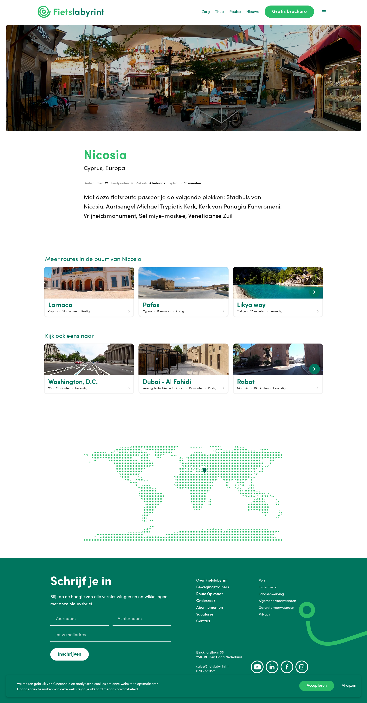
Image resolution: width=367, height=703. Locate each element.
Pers (262, 580)
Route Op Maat (209, 593)
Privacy (264, 614)
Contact (203, 620)
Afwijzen (349, 685)
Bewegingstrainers (212, 587)
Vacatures (204, 614)
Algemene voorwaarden (277, 601)
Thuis (219, 11)
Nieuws (252, 11)
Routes (235, 11)
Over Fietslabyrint (211, 580)
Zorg (206, 11)
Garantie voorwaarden (276, 607)
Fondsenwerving (271, 594)
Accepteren (317, 685)
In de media (268, 587)
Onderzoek (205, 600)
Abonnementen (209, 607)
